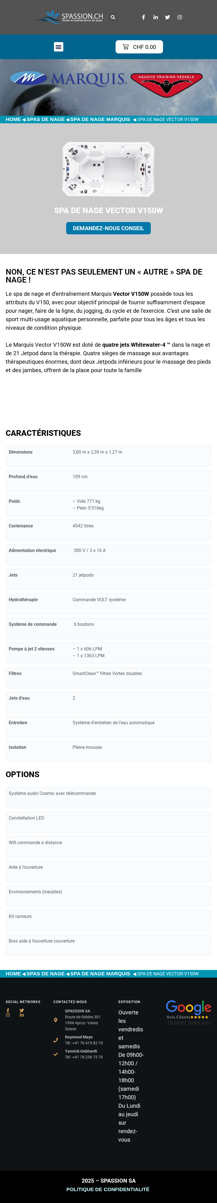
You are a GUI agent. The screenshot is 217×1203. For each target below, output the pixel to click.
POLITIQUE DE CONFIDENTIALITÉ (108, 1189)
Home (13, 119)
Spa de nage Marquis (101, 119)
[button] (113, 17)
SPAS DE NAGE (46, 119)
